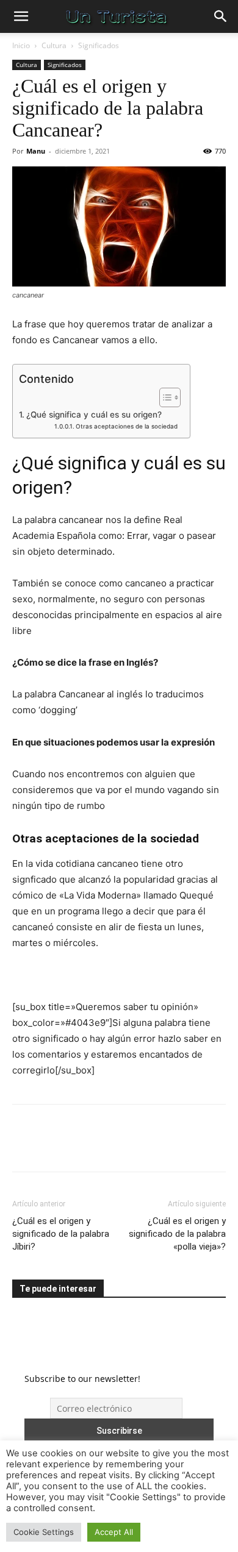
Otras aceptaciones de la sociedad (127, 426)
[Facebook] (24, 1146)
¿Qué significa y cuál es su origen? (94, 414)
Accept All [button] (114, 1532)
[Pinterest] (80, 1146)
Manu (35, 150)
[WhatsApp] (108, 1146)
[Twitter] (52, 1146)
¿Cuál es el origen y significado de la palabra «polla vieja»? (177, 1234)
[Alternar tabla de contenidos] (164, 397)
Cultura (54, 45)
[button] (20, 16)
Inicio (21, 45)
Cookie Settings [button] (43, 1532)
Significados (98, 45)
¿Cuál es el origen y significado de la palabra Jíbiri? (60, 1234)
